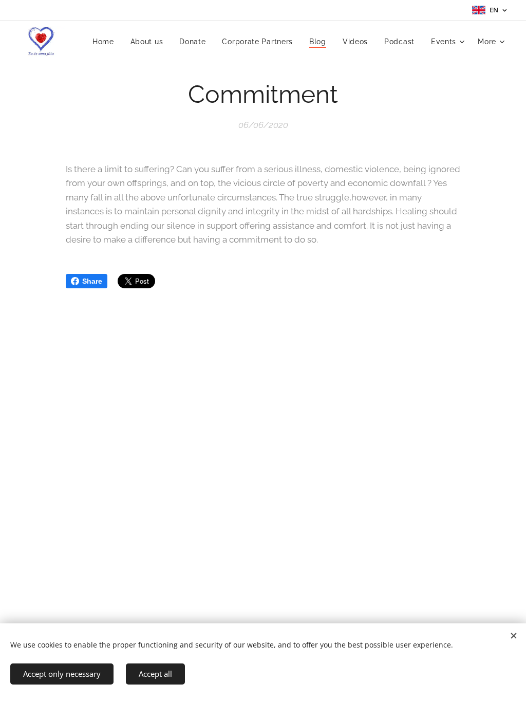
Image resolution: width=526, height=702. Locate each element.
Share (92, 281)
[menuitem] (106, 41)
